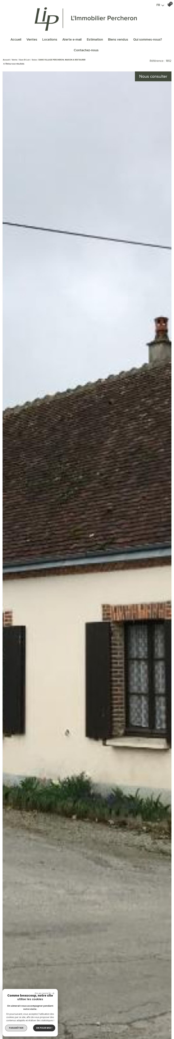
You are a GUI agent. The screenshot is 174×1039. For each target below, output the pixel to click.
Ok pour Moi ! (44, 1027)
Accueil (16, 39)
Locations (49, 39)
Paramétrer (16, 1027)
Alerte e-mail (72, 39)
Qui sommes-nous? (147, 39)
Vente (14, 60)
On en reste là (43, 993)
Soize (34, 60)
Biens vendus (118, 39)
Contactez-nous (86, 50)
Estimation (95, 39)
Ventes (32, 39)
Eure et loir (24, 60)
